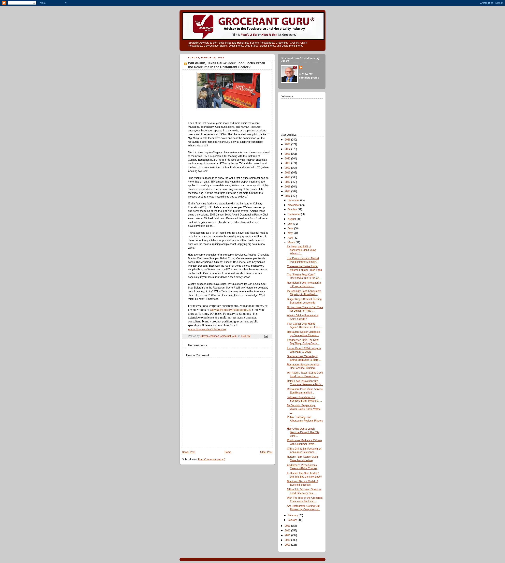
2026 (288, 139)
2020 (288, 168)
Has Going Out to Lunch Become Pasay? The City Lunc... (303, 432)
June (291, 228)
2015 (288, 191)
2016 (288, 186)
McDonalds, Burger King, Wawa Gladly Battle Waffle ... (304, 409)
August (292, 219)
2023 (288, 154)
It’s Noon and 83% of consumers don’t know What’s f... (301, 250)
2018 (288, 177)
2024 (288, 149)
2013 (288, 526)
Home (227, 452)
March (292, 242)
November (294, 205)
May (291, 233)
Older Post (266, 452)
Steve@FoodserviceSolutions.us (230, 309)
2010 (288, 540)
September (294, 214)
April (291, 237)
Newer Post (188, 452)
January (293, 520)
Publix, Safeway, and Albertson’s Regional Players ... (305, 420)
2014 (288, 196)
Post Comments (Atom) (211, 459)
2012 (288, 530)
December (294, 200)
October (293, 209)
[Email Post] (265, 336)
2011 (288, 535)
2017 (288, 182)
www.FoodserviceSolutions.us (207, 329)
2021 (288, 163)
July (290, 223)
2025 (288, 144)
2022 (288, 158)
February (293, 515)
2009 (288, 544)
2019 (288, 172)
